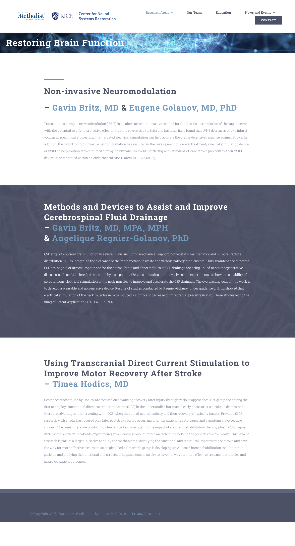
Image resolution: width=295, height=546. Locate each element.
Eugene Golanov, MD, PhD (183, 107)
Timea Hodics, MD (90, 383)
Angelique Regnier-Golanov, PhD (120, 238)
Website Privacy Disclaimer (140, 513)
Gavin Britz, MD (85, 107)
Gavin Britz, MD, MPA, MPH (110, 227)
